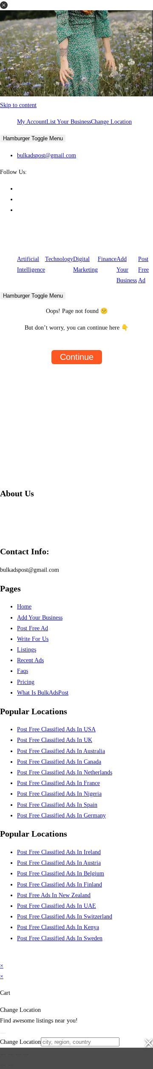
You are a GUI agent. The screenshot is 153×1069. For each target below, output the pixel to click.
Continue (77, 357)
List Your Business (68, 122)
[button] (4, 5)
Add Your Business (126, 270)
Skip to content (18, 105)
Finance (107, 259)
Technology (59, 259)
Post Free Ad (143, 270)
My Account (31, 122)
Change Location (111, 122)
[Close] (3, 1033)
